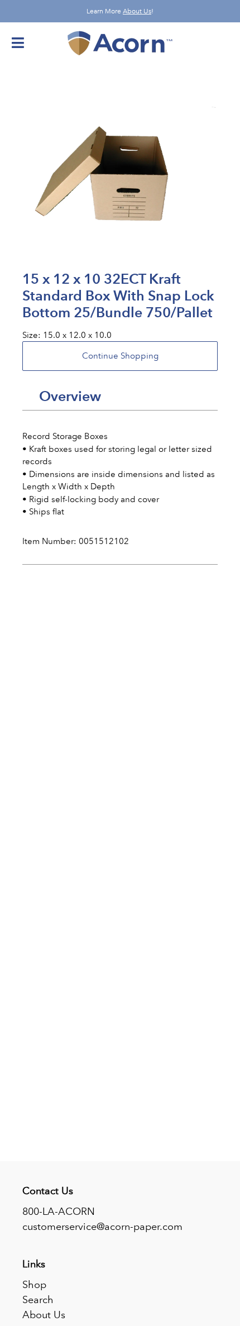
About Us (137, 11)
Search (38, 1300)
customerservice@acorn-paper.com (102, 1226)
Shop (34, 1285)
